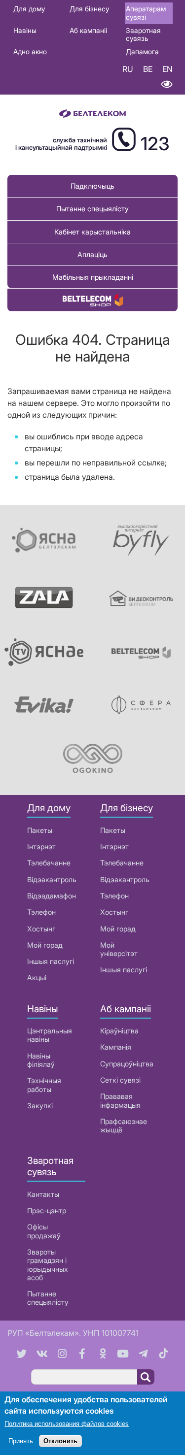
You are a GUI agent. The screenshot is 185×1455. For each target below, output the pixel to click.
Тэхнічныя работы (44, 1084)
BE (147, 69)
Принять (20, 1441)
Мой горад (45, 945)
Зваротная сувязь (143, 34)
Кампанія (115, 1047)
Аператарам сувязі (146, 12)
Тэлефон (41, 912)
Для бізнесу (89, 8)
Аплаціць (92, 254)
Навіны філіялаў (41, 1060)
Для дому (29, 8)
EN (167, 69)
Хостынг (41, 929)
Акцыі (36, 977)
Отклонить (60, 1441)
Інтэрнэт (41, 846)
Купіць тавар (93, 300)
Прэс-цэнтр (46, 1210)
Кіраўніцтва (119, 1030)
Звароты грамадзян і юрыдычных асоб (47, 1265)
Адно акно (30, 51)
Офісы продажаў (44, 1231)
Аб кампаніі (88, 30)
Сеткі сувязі (120, 1080)
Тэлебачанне (49, 863)
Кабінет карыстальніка (92, 232)
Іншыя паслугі (50, 961)
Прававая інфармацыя (120, 1100)
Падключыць (92, 186)
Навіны (25, 30)
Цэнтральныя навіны (49, 1034)
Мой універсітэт (119, 949)
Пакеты (39, 830)
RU (127, 69)
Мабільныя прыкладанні (92, 277)
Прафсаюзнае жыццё (123, 1125)
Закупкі (40, 1105)
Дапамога (142, 51)
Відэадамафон (51, 896)
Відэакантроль (51, 879)
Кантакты (43, 1194)
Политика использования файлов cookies (66, 1423)
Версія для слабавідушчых (166, 84)
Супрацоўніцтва (126, 1063)
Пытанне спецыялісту (92, 208)
